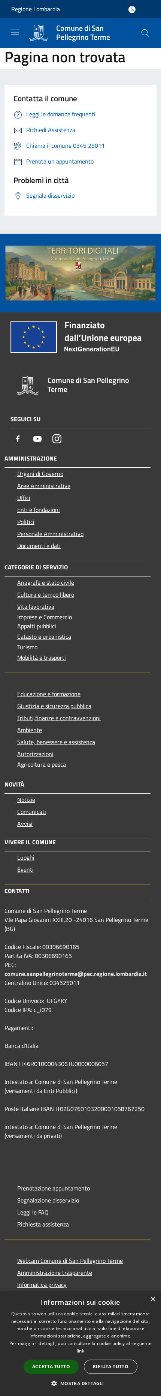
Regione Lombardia (35, 9)
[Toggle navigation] (14, 32)
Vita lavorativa (35, 606)
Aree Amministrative (43, 485)
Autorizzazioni (35, 753)
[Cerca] (145, 33)
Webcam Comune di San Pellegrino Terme (70, 1260)
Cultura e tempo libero (45, 594)
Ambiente (29, 729)
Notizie (26, 799)
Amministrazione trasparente (54, 1272)
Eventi (25, 869)
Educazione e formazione (48, 693)
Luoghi (25, 857)
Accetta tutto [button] (51, 1366)
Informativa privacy (42, 1284)
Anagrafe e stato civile (45, 582)
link (80, 1351)
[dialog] (80, 1343)
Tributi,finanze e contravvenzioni (59, 717)
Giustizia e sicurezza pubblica (54, 705)
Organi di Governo (40, 473)
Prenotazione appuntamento (53, 1188)
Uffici (23, 497)
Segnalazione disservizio (48, 1200)
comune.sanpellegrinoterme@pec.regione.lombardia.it (75, 973)
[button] (80, 1383)
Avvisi (25, 823)
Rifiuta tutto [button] (110, 1366)
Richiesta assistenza (43, 1224)
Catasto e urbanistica (44, 636)
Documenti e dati (39, 545)
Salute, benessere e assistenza (56, 741)
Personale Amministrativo (50, 533)
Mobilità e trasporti (41, 657)
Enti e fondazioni (38, 509)
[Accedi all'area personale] (132, 9)
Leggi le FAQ (33, 1212)
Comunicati (31, 811)
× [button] (152, 1299)
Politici (25, 521)
